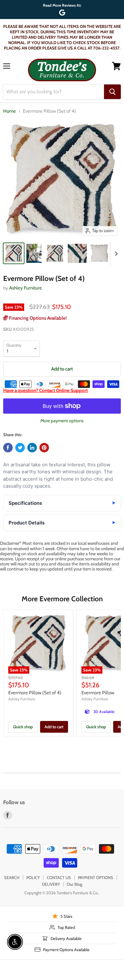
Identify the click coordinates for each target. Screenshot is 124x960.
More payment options (62, 420)
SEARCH (11, 877)
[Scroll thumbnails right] (115, 253)
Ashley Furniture (25, 288)
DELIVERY (51, 884)
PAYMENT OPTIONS (95, 877)
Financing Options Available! (37, 318)
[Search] (112, 91)
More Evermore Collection (62, 598)
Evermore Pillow (97, 693)
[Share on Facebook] (8, 447)
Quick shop (23, 726)
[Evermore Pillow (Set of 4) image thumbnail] (13, 253)
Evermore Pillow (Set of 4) (34, 693)
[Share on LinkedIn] (32, 447)
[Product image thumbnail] (34, 253)
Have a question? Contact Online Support (45, 390)
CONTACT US (59, 877)
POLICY (33, 877)
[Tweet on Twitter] (20, 447)
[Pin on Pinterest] (44, 447)
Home (9, 111)
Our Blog (74, 884)
